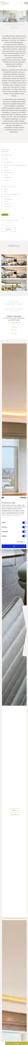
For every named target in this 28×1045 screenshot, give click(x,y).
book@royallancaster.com (9, 225)
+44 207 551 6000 (8, 222)
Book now (8, 229)
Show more (5, 214)
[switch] (24, 527)
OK (14, 546)
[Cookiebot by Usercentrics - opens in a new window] (20, 498)
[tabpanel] (14, 16)
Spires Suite (15, 810)
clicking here (6, 517)
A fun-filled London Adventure (14, 318)
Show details (20, 541)
